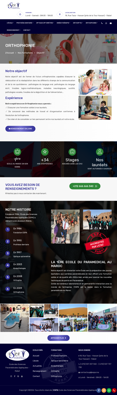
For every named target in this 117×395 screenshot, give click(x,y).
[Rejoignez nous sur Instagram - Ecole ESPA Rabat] (104, 390)
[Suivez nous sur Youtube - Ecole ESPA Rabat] (22, 376)
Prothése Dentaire (59, 356)
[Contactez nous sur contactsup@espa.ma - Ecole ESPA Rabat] (111, 23)
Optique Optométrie (59, 361)
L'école (36, 361)
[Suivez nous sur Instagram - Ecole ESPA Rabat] (11, 376)
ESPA (55, 390)
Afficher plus (58, 338)
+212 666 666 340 (84, 186)
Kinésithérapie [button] (63, 23)
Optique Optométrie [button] (44, 23)
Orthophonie (56, 376)
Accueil (10, 53)
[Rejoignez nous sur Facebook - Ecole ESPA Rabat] (14, 376)
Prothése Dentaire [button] (24, 23)
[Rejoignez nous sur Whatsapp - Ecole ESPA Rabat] (106, 23)
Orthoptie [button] (77, 23)
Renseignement (39, 371)
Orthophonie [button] (91, 23)
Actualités (37, 366)
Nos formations (25, 53)
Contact (26, 30)
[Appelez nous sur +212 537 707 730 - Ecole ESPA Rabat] (102, 23)
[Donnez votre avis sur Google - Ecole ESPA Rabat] (18, 376)
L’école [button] (10, 23)
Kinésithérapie (57, 366)
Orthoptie (55, 371)
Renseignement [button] (13, 30)
